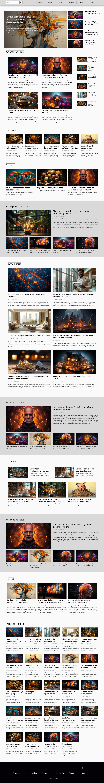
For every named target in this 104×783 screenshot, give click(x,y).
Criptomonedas (39, 2)
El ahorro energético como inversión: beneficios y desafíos (71, 212)
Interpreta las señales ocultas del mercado (69, 148)
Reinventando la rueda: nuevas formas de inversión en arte (40, 251)
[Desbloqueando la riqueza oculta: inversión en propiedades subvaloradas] (82, 59)
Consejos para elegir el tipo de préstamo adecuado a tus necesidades (20, 501)
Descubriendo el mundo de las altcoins (92, 12)
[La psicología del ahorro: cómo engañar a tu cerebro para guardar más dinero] (89, 139)
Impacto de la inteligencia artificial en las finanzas (91, 42)
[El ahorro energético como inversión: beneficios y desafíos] (28, 223)
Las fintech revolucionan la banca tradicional (39, 471)
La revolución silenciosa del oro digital (50, 720)
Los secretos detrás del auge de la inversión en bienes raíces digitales (14, 668)
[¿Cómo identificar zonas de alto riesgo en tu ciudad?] (75, 24)
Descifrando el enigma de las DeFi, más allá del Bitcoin (91, 32)
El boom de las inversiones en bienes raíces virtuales (92, 86)
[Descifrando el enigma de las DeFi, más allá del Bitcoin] (75, 34)
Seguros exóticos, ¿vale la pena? (50, 188)
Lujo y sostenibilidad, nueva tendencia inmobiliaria (89, 720)
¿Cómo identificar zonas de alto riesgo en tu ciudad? (91, 22)
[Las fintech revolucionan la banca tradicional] (18, 472)
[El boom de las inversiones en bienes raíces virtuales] (82, 86)
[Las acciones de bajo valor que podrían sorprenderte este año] (82, 103)
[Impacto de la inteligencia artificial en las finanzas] (75, 44)
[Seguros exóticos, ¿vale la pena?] (52, 177)
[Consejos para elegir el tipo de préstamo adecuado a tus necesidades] (22, 489)
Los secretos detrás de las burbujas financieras (51, 148)
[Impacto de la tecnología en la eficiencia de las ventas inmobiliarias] (82, 95)
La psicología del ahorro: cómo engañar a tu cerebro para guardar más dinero (80, 501)
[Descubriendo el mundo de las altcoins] (75, 15)
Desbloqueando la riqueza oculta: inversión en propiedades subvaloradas (92, 60)
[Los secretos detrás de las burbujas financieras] (52, 139)
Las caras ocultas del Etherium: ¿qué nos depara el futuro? (55, 76)
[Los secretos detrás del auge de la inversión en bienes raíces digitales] (74, 321)
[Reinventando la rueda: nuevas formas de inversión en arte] (40, 243)
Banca (81, 2)
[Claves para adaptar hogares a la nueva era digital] (29, 321)
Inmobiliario (71, 2)
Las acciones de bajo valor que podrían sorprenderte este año (92, 104)
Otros (92, 2)
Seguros (60, 2)
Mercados (50, 2)
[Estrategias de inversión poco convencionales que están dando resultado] (82, 77)
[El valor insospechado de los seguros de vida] (82, 68)
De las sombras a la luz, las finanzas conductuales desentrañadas (21, 19)
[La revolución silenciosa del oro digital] (23, 100)
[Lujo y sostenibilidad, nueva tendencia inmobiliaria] (89, 711)
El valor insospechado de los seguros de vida (92, 68)
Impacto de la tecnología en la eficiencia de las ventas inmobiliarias (92, 95)
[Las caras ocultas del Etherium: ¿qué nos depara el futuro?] (57, 65)
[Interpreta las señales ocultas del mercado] (70, 139)
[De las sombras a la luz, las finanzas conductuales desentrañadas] (40, 439)
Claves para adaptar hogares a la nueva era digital (29, 335)
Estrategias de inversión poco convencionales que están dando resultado (92, 78)
